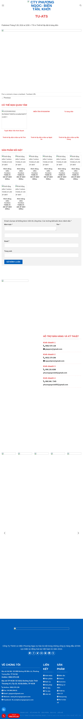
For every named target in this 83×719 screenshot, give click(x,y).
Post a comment (7, 94)
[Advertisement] (41, 704)
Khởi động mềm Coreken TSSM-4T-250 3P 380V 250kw (75, 174)
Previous (6, 98)
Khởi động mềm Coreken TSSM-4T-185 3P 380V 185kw (21, 204)
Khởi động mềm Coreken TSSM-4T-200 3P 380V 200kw (7, 204)
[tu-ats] (41, 59)
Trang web (8, 251)
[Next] (78, 533)
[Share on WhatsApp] (30, 653)
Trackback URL (31, 94)
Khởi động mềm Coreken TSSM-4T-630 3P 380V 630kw (7, 174)
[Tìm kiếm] (80, 5)
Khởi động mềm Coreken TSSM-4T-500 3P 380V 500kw (48, 174)
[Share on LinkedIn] (49, 653)
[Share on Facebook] (33, 653)
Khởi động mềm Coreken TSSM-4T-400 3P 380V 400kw (34, 174)
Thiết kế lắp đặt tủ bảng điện (47, 25)
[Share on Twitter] (37, 653)
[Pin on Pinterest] (45, 653)
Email (6, 241)
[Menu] (3, 5)
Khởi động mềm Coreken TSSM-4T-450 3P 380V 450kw (21, 174)
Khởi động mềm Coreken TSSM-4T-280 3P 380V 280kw (61, 174)
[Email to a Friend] (41, 653)
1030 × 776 (30, 25)
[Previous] (5, 533)
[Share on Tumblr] (53, 653)
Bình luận (8, 224)
